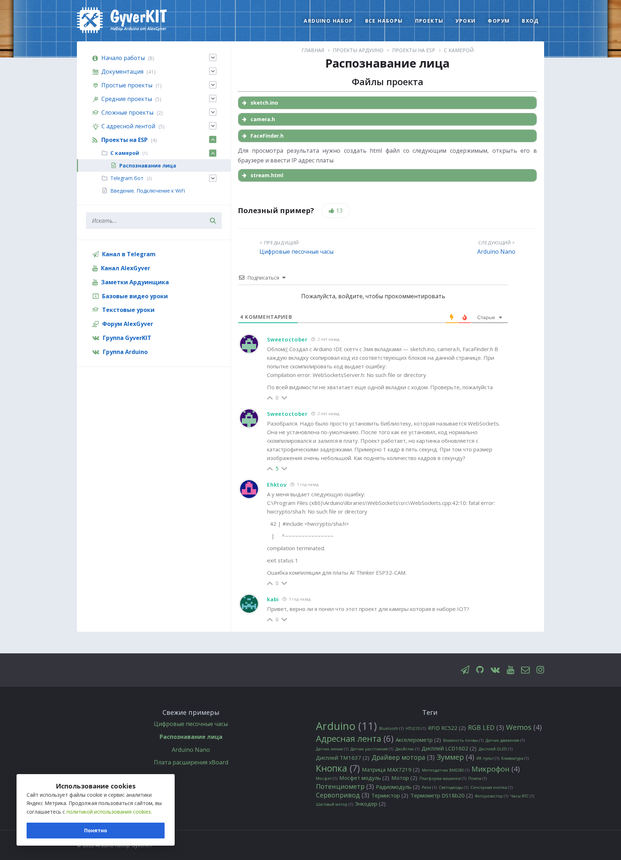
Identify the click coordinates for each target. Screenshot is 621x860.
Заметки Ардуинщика (135, 282)
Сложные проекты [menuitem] (127, 112)
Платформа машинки (442, 778)
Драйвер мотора (403, 757)
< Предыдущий (279, 242)
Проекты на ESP (413, 50)
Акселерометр (418, 740)
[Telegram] (465, 670)
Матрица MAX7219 (391, 770)
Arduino (346, 726)
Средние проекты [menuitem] (126, 99)
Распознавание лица (191, 737)
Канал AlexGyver (125, 268)
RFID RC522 (447, 728)
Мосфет (326, 778)
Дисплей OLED (495, 749)
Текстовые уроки (128, 310)
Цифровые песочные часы (296, 252)
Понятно (95, 830)
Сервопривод (342, 795)
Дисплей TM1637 (342, 758)
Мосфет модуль (364, 778)
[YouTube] (510, 670)
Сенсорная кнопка (491, 787)
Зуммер (455, 757)
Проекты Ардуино (358, 50)
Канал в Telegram (129, 254)
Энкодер (370, 804)
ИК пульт (488, 758)
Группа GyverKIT (127, 338)
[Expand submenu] (212, 57)
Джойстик (407, 749)
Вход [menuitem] (530, 20)
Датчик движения (505, 740)
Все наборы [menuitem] (384, 20)
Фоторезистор (491, 796)
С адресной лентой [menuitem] (128, 126)
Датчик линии (332, 749)
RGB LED (486, 727)
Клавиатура (515, 758)
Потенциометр (345, 786)
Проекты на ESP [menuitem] (124, 140)
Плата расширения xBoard (191, 762)
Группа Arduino (125, 352)
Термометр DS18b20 (441, 795)
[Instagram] (540, 670)
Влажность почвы (463, 740)
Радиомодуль (398, 787)
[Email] (525, 670)
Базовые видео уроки (135, 296)
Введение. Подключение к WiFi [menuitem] (147, 190)
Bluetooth (391, 728)
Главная (313, 50)
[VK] (495, 670)
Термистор (389, 795)
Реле (429, 787)
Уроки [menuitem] (465, 20)
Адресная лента (355, 739)
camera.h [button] (262, 119)
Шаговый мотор (334, 804)
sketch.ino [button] (264, 102)
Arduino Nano (496, 252)
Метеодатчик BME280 (445, 770)
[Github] (480, 670)
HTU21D (416, 728)
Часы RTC (522, 796)
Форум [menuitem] (499, 20)
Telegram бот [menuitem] (126, 178)
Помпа (477, 778)
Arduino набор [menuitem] (328, 20)
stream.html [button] (266, 175)
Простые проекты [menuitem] (126, 85)
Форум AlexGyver (127, 324)
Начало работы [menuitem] (123, 58)
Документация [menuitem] (122, 71)
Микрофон (496, 769)
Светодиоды (453, 787)
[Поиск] (212, 220)
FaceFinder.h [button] (267, 135)
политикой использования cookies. (109, 811)
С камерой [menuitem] (124, 153)
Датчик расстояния (371, 749)
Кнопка (338, 768)
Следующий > (496, 242)
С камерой (459, 50)
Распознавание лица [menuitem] (147, 165)
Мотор (404, 778)
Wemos (524, 727)
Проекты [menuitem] (429, 20)
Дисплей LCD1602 (449, 748)
